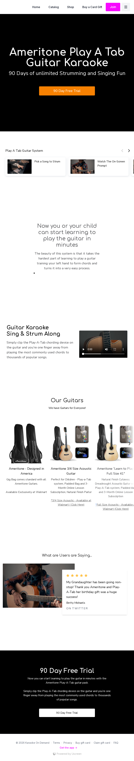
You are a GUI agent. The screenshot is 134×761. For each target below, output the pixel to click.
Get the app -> (68, 747)
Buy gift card (83, 742)
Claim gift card (102, 742)
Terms (56, 742)
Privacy (68, 742)
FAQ (116, 742)
